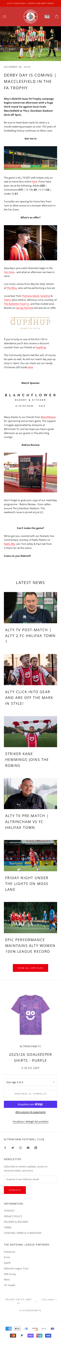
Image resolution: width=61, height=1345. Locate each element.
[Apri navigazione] (4, 16)
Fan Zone (9, 272)
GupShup (41, 347)
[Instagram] (20, 1148)
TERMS (7, 1227)
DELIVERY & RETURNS (16, 1221)
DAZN (7, 1262)
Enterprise (9, 1251)
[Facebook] (5, 1148)
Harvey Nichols (24, 307)
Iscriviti (15, 1190)
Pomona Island (30, 295)
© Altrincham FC (30, 1310)
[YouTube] (28, 1148)
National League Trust (16, 1268)
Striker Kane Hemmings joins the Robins (27, 759)
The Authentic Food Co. (17, 303)
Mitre (7, 1279)
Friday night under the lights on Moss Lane (27, 883)
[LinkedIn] (35, 1148)
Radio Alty (9, 543)
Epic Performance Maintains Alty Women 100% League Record (30, 945)
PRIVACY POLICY (13, 1216)
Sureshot (45, 295)
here (34, 181)
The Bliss (12, 288)
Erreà (7, 1257)
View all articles (30, 967)
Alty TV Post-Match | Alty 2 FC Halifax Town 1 (30, 635)
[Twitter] (13, 1148)
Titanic (7, 299)
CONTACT (9, 1210)
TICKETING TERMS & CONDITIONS (22, 1233)
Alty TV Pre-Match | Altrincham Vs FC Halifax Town (27, 821)
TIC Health (9, 1285)
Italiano (47, 1299)
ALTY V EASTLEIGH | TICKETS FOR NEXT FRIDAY (30, 3)
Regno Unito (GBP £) (19, 1301)
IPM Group (10, 1274)
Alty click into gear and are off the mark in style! (29, 697)
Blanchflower (48, 417)
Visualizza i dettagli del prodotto (30, 1121)
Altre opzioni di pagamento (30, 1112)
